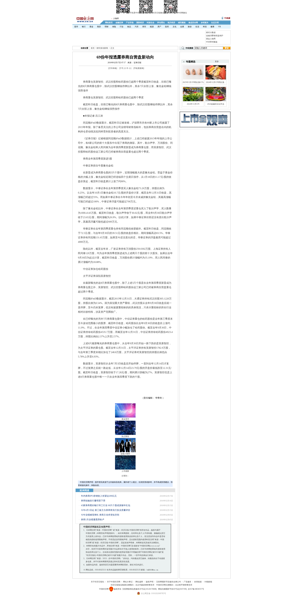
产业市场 (130, 22)
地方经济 (171, 22)
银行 (84, 27)
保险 (114, 27)
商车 (144, 27)
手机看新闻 (138, 68)
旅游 (190, 27)
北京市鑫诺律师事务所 (144, 585)
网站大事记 (128, 582)
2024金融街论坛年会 (215, 104)
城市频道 (182, 22)
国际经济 (140, 22)
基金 (91, 27)
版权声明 (149, 582)
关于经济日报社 (97, 582)
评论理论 (161, 22)
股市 (76, 27)
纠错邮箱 (208, 582)
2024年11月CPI (193, 104)
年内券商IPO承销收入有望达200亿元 (99, 496)
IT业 (121, 27)
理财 (106, 27)
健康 (212, 27)
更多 (217, 61)
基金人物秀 (211, 39)
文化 (174, 27)
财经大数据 (211, 32)
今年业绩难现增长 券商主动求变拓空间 (100, 515)
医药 (167, 27)
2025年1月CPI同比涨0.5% (193, 82)
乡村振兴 (204, 22)
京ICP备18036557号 (196, 589)
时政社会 (150, 22)
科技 (205, 27)
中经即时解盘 (211, 42)
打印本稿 (112, 68)
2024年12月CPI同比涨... (216, 82)
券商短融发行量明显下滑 (93, 500)
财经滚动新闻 (102, 48)
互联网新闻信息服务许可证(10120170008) (139, 589)
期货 (99, 27)
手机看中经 (134, 13)
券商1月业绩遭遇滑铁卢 (92, 519)
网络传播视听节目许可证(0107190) (172, 589)
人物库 (116, 18)
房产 (159, 27)
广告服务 (187, 582)
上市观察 (125, 471)
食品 (129, 27)
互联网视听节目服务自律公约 (168, 582)
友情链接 (198, 582)
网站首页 (109, 22)
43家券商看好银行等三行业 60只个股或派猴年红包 (105, 505)
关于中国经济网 (113, 582)
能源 (152, 27)
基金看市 (125, 419)
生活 (197, 27)
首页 (93, 48)
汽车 (137, 27)
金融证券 (119, 22)
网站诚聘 (139, 582)
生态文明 (215, 22)
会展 (182, 27)
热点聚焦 (125, 436)
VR (219, 27)
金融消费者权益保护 (214, 36)
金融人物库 (125, 454)
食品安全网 (193, 22)
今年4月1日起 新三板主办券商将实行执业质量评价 (105, 510)
